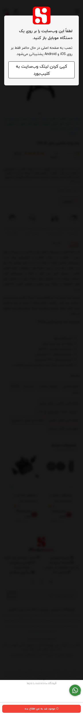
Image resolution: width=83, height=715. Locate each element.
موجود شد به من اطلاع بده (40, 708)
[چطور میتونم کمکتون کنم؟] (75, 690)
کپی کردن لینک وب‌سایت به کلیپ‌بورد (41, 70)
